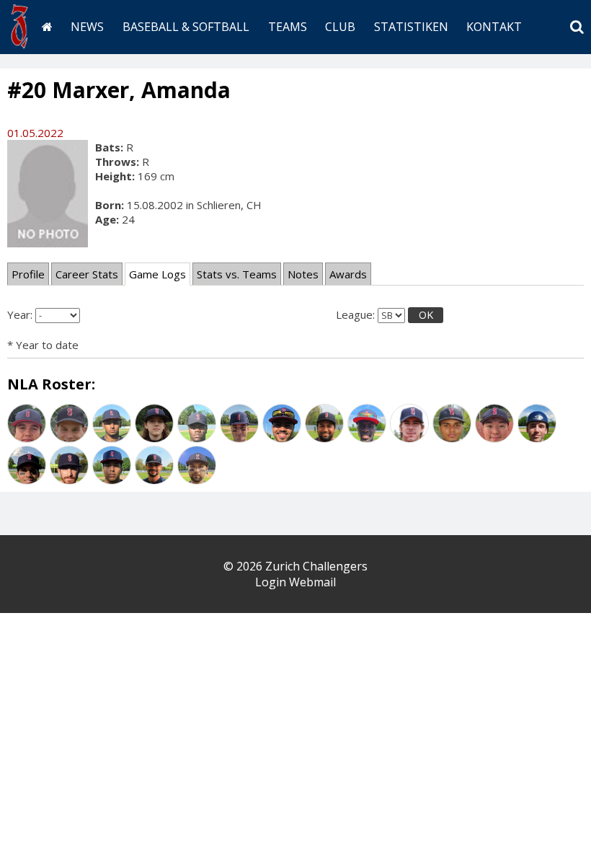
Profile (28, 274)
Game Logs (157, 274)
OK (426, 315)
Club (340, 27)
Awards (348, 274)
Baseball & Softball (186, 27)
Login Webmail (295, 582)
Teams (287, 27)
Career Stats (86, 274)
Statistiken (411, 27)
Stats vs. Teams (237, 274)
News (87, 27)
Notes (303, 274)
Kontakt (494, 27)
